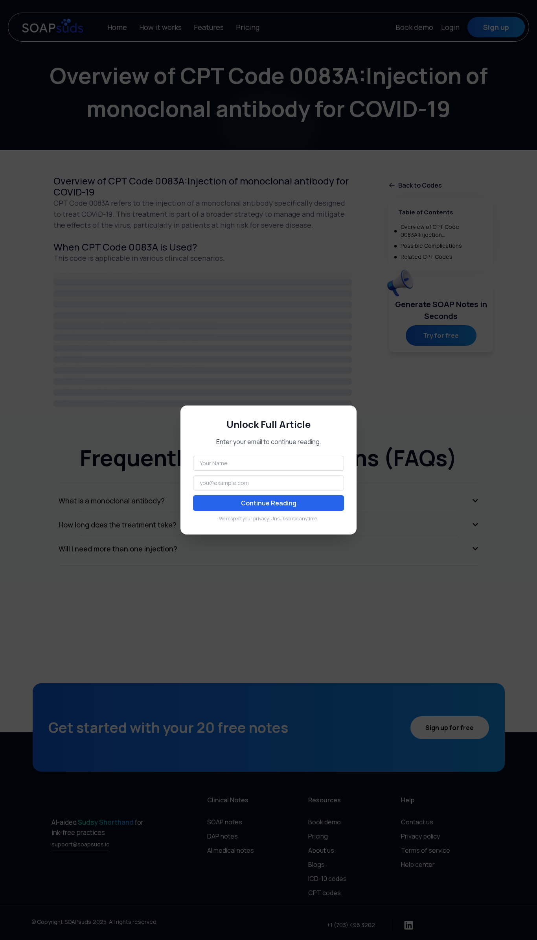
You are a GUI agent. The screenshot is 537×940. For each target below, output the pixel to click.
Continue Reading (268, 503)
